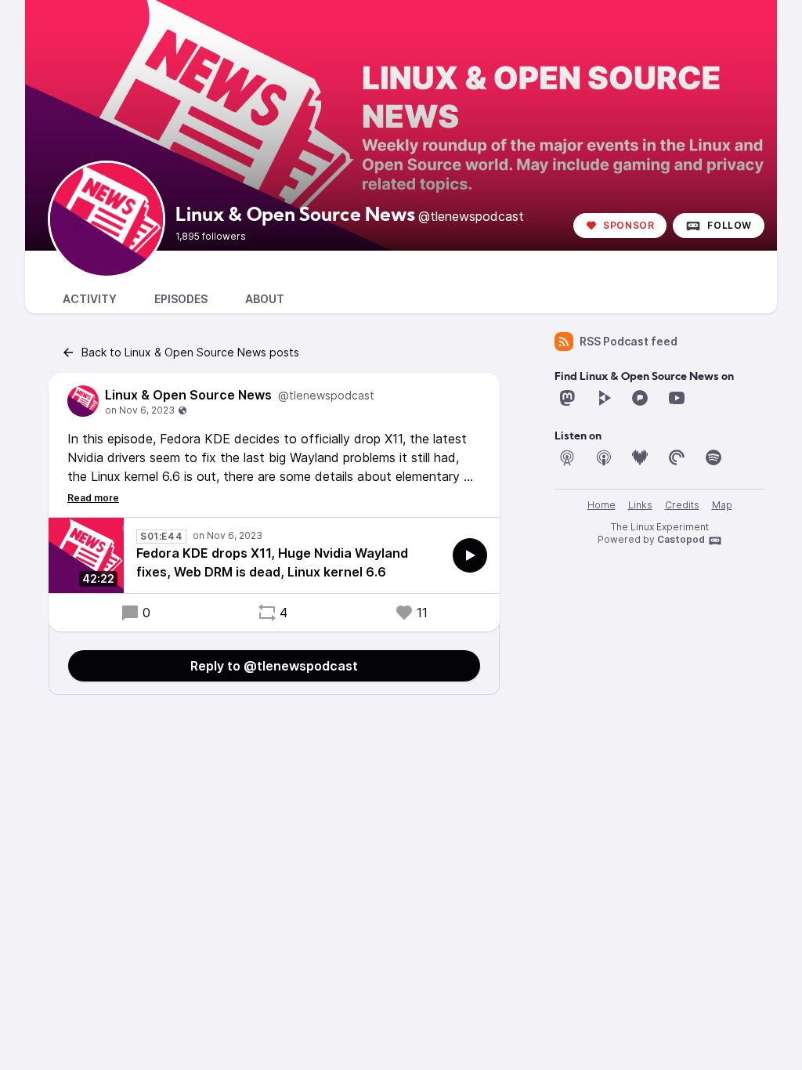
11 (422, 612)
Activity (90, 298)
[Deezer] (639, 457)
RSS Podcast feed (628, 341)
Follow (729, 225)
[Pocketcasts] (676, 457)
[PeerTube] (603, 397)
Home (601, 505)
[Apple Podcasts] (603, 457)
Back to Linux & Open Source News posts (190, 352)
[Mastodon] (567, 397)
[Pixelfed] (639, 397)
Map (722, 505)
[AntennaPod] (567, 457)
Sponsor (628, 225)
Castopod (681, 539)
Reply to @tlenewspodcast (274, 666)
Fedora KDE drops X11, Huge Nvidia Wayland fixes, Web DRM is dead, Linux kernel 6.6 (272, 562)
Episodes (181, 298)
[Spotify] (713, 457)
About (264, 298)
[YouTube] (676, 397)
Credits (682, 505)
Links (640, 505)
